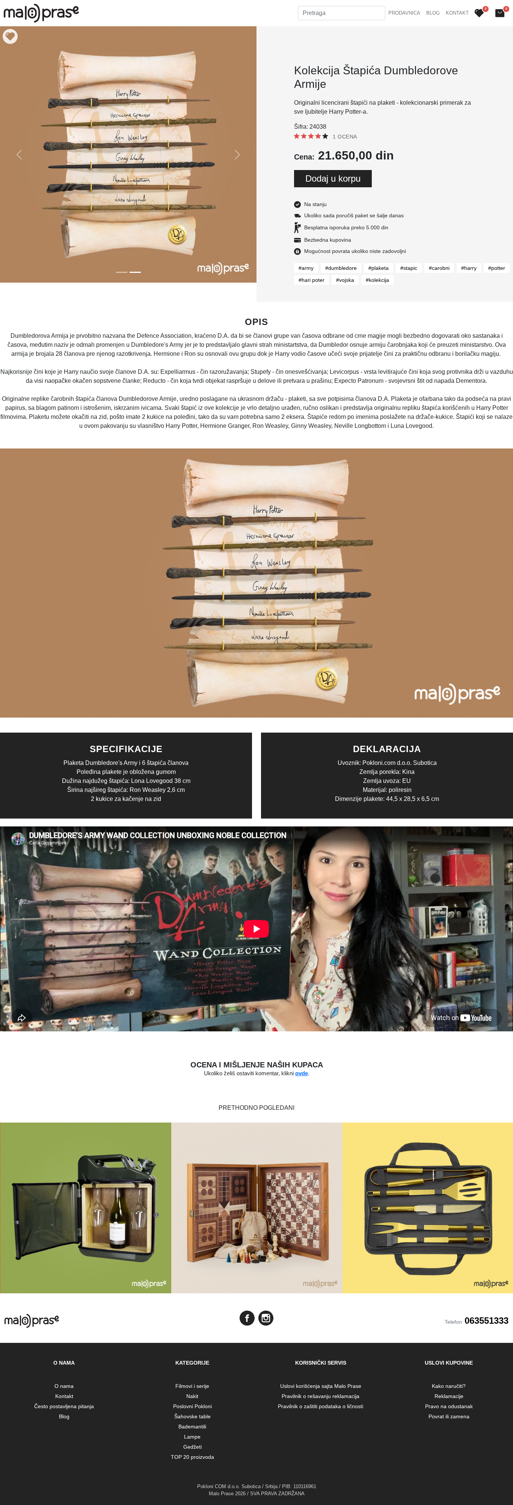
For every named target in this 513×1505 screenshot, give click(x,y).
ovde (301, 1073)
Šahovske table (192, 1416)
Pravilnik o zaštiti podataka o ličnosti (320, 1406)
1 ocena (345, 137)
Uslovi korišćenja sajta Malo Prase (320, 1386)
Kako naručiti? (449, 1386)
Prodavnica (404, 13)
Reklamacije (449, 1396)
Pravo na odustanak (449, 1406)
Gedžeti (192, 1447)
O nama (64, 1386)
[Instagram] (265, 1318)
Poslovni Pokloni (192, 1406)
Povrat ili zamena (449, 1416)
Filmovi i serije (192, 1386)
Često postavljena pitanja (64, 1406)
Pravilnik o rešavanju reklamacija (320, 1396)
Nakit (192, 1396)
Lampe (192, 1437)
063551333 (486, 1320)
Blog (433, 13)
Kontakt (457, 13)
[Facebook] (247, 1318)
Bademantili (192, 1427)
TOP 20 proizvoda (192, 1457)
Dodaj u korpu (333, 178)
